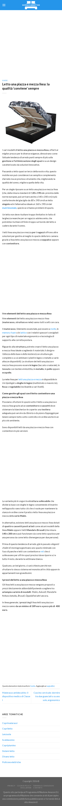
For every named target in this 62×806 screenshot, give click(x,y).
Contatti (37, 788)
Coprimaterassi (9, 723)
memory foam (9, 332)
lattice (23, 332)
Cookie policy (24, 786)
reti (42, 551)
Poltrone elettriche (11, 762)
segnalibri (51, 686)
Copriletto (7, 728)
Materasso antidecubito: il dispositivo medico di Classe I (16, 696)
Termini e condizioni (43, 786)
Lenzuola (6, 734)
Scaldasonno (8, 739)
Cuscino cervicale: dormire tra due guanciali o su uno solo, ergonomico (47, 696)
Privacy (11, 786)
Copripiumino (9, 745)
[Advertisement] (31, 43)
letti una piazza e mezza (30, 379)
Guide (5, 80)
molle (53, 328)
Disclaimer (25, 788)
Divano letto (8, 756)
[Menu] (4, 5)
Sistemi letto (8, 751)
